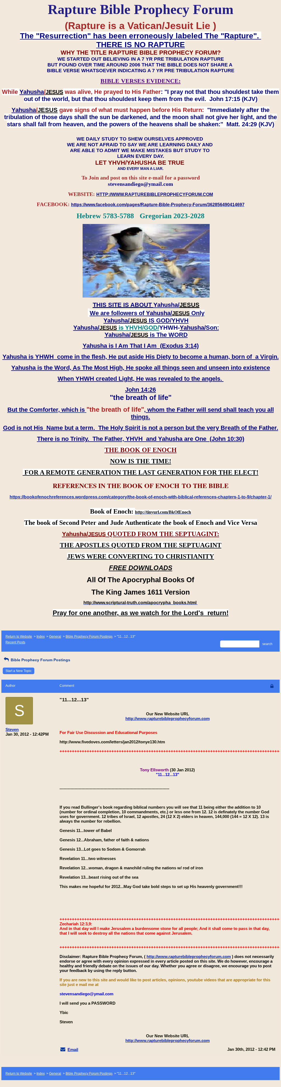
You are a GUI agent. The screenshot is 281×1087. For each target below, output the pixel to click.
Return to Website (18, 636)
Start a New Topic (18, 671)
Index (40, 636)
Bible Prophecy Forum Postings (89, 636)
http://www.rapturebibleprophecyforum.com (167, 718)
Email (73, 1049)
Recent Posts (15, 642)
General (55, 636)
